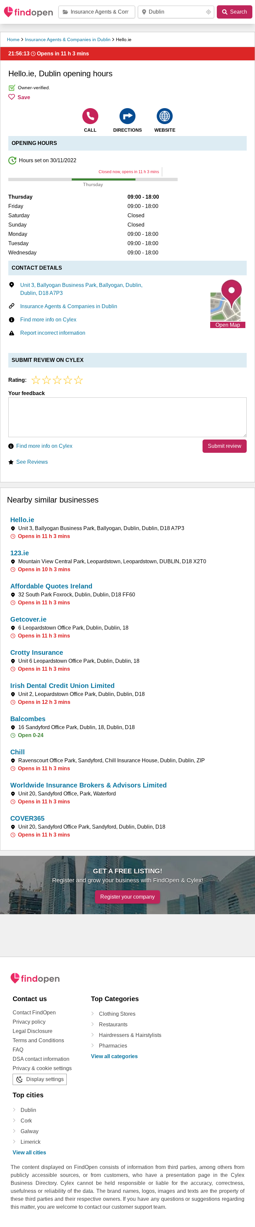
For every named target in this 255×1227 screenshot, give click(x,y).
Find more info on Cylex (48, 319)
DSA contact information (41, 1059)
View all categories (114, 1056)
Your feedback (26, 393)
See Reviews (32, 462)
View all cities (29, 1152)
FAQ (18, 1050)
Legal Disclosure (32, 1031)
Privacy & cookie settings (42, 1068)
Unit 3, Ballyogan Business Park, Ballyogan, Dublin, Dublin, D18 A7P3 (81, 289)
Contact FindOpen (34, 1012)
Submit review (224, 446)
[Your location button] (208, 12)
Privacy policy (29, 1022)
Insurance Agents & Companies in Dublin (68, 39)
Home (13, 39)
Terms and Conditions (38, 1040)
